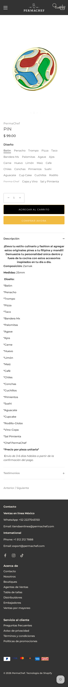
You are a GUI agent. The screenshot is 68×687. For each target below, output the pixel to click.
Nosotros (9, 576)
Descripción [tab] (11, 238)
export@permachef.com (28, 546)
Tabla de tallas (12, 592)
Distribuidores (12, 597)
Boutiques (10, 581)
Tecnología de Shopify (39, 673)
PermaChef (11, 123)
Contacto (9, 571)
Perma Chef (11, 181)
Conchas (19, 169)
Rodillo (53, 175)
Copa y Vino (29, 181)
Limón (29, 163)
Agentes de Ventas (15, 587)
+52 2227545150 (29, 519)
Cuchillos (40, 175)
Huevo (18, 163)
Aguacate (9, 175)
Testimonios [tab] (11, 473)
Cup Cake (25, 175)
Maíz (40, 163)
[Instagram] (13, 555)
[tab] (34, 355)
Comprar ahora (34, 220)
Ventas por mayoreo (16, 608)
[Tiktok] (22, 555)
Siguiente (23, 488)
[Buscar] (54, 8)
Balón (7, 150)
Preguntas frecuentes (17, 625)
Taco (54, 150)
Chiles (7, 169)
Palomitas (28, 156)
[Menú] (5, 8)
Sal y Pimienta (49, 181)
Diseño (8, 144)
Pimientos (34, 169)
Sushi (47, 169)
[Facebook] (5, 555)
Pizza (44, 150)
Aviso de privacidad (16, 630)
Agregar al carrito (34, 209)
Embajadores (12, 602)
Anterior (9, 488)
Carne (7, 163)
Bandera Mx (11, 156)
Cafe (49, 163)
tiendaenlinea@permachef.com (33, 526)
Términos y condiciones (19, 636)
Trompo (33, 150)
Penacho (19, 150)
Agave (42, 156)
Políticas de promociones (20, 641)
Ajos (51, 156)
